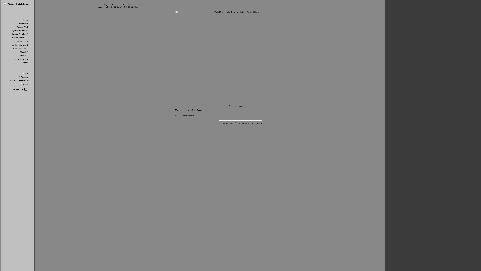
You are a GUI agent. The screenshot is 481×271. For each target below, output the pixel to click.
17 (121, 7)
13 (109, 7)
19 (126, 7)
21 (132, 7)
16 (118, 7)
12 (107, 7)
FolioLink (241, 123)
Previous (100, 7)
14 (112, 7)
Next (136, 7)
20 (129, 7)
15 (115, 7)
